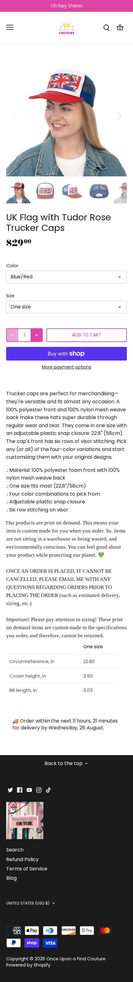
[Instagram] (38, 789)
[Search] (106, 27)
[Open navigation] (9, 27)
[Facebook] (19, 789)
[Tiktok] (48, 789)
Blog (11, 878)
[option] (66, 115)
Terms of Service (26, 868)
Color (12, 265)
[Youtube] (29, 789)
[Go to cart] (120, 27)
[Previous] (14, 116)
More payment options (66, 367)
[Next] (119, 116)
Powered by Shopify (28, 965)
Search (15, 849)
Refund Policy (22, 859)
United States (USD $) (28, 903)
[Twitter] (10, 789)
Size (10, 296)
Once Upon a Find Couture (75, 959)
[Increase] (36, 335)
